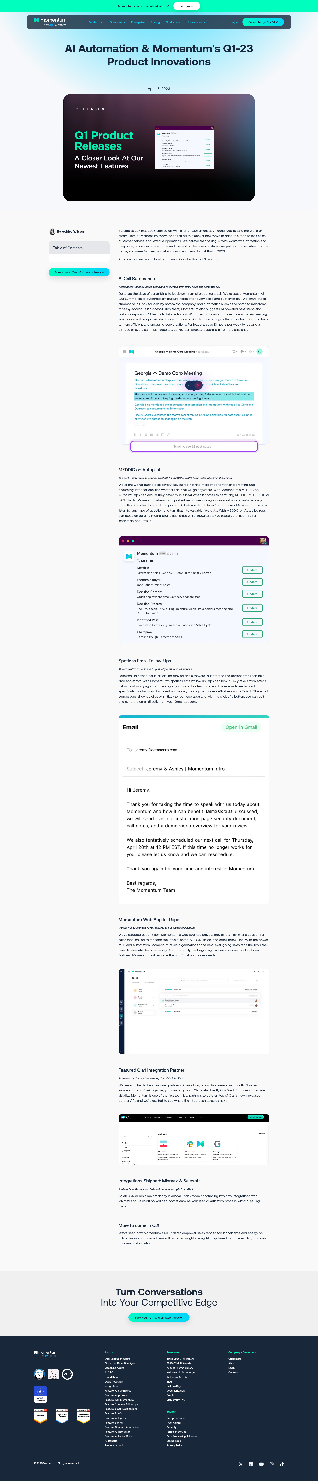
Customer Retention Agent (120, 1363)
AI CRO (109, 1372)
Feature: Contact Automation (122, 1427)
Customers (234, 1358)
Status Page (174, 1440)
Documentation (176, 1390)
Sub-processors (176, 1418)
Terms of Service (176, 1431)
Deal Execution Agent (117, 1358)
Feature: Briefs (113, 1413)
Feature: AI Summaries (118, 1390)
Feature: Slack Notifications (121, 1408)
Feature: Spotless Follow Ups (121, 1404)
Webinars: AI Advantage (181, 1372)
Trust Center (174, 1422)
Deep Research (114, 1381)
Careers (233, 1372)
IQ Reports (111, 1440)
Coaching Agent (114, 1367)
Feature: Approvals (116, 1395)
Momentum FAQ (176, 1399)
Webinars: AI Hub (177, 1377)
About (231, 1363)
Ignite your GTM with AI (180, 1358)
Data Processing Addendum (183, 1436)
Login (231, 1367)
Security (171, 1427)
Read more (186, 6)
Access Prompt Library (180, 1367)
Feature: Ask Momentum (119, 1399)
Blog (169, 1381)
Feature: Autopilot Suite (118, 1436)
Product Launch (114, 1445)
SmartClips (111, 1377)
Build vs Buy (174, 1386)
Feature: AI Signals (115, 1418)
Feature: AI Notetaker (117, 1431)
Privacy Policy (175, 1445)
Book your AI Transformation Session (79, 272)
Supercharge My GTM (263, 22)
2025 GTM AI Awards (179, 1363)
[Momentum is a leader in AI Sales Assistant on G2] (40, 1416)
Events (170, 1395)
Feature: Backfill (114, 1422)
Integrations (112, 1386)
